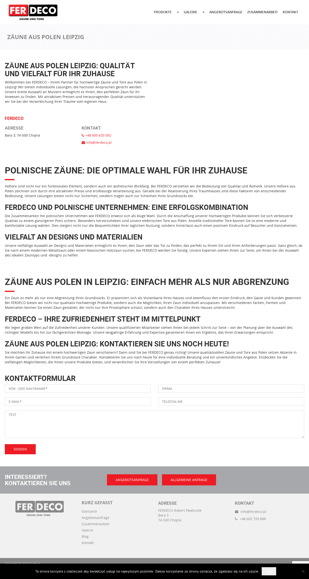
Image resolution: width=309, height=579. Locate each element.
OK (269, 571)
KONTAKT (290, 12)
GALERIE (190, 12)
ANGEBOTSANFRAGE (225, 12)
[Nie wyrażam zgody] (303, 571)
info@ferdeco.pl (98, 142)
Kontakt (88, 542)
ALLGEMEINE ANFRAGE (189, 479)
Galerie (87, 530)
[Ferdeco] (33, 12)
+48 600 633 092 (97, 135)
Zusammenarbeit (95, 524)
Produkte (163, 12)
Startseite (89, 511)
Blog (85, 536)
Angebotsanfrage (95, 517)
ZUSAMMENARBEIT (262, 12)
